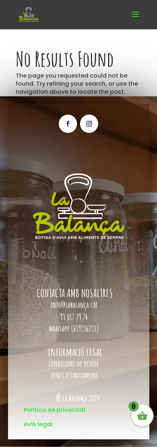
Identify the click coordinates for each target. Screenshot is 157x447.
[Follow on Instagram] (89, 124)
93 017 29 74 (74, 317)
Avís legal (38, 424)
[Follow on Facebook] (68, 124)
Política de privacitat (55, 410)
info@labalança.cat (73, 305)
